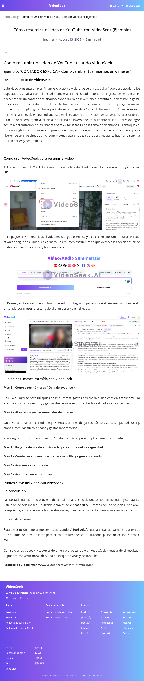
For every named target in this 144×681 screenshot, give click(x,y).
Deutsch (85, 622)
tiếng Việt (11, 668)
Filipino (10, 658)
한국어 (38, 647)
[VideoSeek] (7, 598)
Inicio (7, 17)
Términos (11, 612)
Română (127, 617)
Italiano (104, 617)
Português (106, 612)
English (85, 612)
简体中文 (86, 617)
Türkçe (9, 647)
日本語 (38, 658)
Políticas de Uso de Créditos (21, 628)
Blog (16, 17)
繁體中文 (39, 663)
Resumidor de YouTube (59, 612)
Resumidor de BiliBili (57, 617)
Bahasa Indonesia (15, 652)
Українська (129, 612)
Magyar (127, 622)
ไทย (8, 663)
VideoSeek (57, 6)
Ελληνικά (128, 628)
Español (85, 633)
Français (85, 628)
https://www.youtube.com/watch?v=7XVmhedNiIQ (62, 565)
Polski (103, 628)
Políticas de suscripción (18, 622)
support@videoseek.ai (42, 592)
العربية (38, 652)
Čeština (127, 633)
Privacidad (11, 617)
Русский (105, 633)
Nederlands (106, 622)
